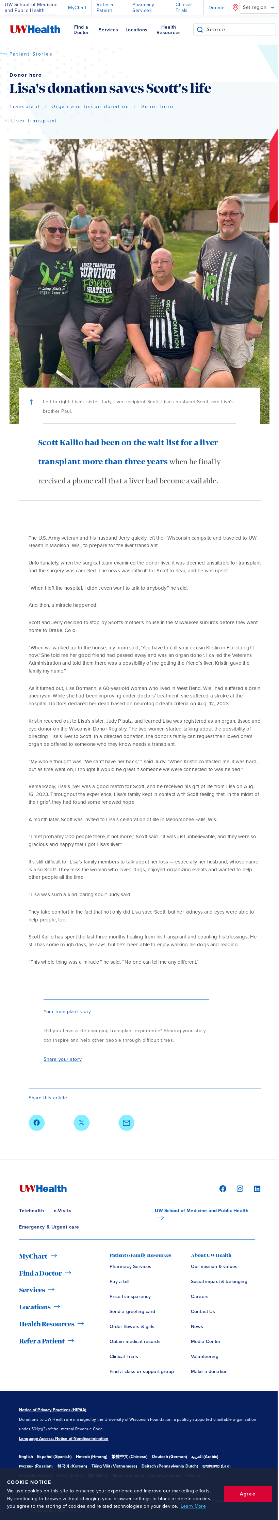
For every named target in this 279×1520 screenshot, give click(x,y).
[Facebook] (221, 1188)
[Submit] (200, 29)
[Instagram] (238, 1188)
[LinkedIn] (254, 1188)
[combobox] (241, 29)
